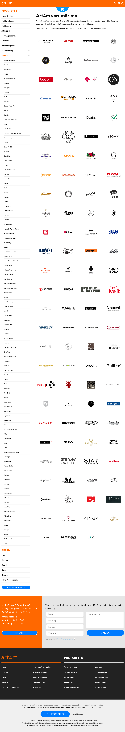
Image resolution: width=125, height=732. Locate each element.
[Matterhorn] (91, 309)
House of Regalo (9, 233)
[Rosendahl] (114, 386)
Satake (6, 425)
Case (3, 570)
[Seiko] (91, 424)
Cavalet (6, 115)
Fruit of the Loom (9, 179)
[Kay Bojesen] (46, 271)
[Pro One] (68, 366)
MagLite (7, 320)
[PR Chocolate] (46, 366)
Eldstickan (7, 156)
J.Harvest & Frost (10, 252)
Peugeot (6, 361)
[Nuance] (91, 328)
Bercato (6, 92)
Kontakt (4, 565)
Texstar (6, 489)
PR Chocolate (8, 370)
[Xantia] (46, 538)
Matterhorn (8, 324)
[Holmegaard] (46, 214)
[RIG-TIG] (68, 386)
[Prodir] (91, 366)
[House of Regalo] (91, 214)
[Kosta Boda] (114, 271)
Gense (6, 183)
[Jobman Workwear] (91, 252)
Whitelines (7, 516)
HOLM (6, 220)
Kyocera (6, 297)
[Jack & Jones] (114, 233)
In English (37, 687)
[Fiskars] (68, 156)
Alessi (6, 65)
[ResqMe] (46, 386)
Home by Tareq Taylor (11, 229)
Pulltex (6, 384)
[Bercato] (114, 61)
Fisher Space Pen (9, 170)
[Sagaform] (91, 405)
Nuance (6, 343)
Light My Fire (8, 306)
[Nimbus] (46, 328)
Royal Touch (8, 407)
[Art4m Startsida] (7, 3)
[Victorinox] (68, 519)
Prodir (6, 379)
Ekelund (6, 151)
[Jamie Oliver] (68, 252)
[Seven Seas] (114, 424)
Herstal (6, 215)
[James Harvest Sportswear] (46, 252)
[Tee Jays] (68, 481)
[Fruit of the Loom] (91, 156)
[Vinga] (91, 519)
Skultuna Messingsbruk (12, 452)
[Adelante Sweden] (46, 42)
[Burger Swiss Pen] (91, 80)
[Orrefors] (46, 347)
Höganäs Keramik (10, 238)
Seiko (6, 434)
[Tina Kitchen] (114, 481)
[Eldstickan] (68, 137)
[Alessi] (68, 42)
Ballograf (7, 88)
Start (3, 555)
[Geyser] (68, 175)
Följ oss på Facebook (17, 587)
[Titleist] (46, 500)
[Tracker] (68, 500)
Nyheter (4, 575)
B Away (6, 83)
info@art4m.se (23, 612)
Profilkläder (6, 26)
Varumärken (6, 55)
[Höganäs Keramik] (114, 214)
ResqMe (6, 388)
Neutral (6, 329)
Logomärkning (7, 50)
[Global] (114, 175)
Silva (5, 447)
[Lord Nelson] (46, 309)
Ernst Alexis (8, 160)
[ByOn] (114, 80)
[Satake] (46, 424)
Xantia (6, 534)
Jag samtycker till (60, 639)
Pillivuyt (6, 366)
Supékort (7, 479)
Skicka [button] (105, 632)
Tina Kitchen (8, 493)
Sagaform (7, 416)
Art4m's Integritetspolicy (65, 639)
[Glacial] (91, 175)
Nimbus (6, 334)
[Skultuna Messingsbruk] (91, 443)
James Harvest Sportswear (13, 261)
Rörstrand (7, 411)
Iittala (6, 247)
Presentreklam (7, 16)
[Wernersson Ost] (114, 500)
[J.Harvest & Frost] (91, 233)
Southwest (7, 461)
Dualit (6, 142)
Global (6, 201)
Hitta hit (19, 632)
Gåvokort (5, 41)
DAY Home (7, 129)
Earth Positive (8, 147)
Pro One (6, 375)
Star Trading (8, 470)
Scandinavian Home (10, 429)
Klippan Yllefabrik (10, 283)
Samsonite (7, 420)
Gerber (6, 188)
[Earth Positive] (114, 118)
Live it (6, 311)
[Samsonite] (114, 405)
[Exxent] (114, 137)
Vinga (6, 525)
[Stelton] (114, 462)
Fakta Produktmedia (9, 580)
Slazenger (7, 457)
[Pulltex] (114, 366)
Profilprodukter (7, 21)
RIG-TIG (7, 393)
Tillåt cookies (55, 714)
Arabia (6, 74)
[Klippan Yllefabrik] (68, 271)
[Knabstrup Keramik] (91, 271)
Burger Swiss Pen (9, 106)
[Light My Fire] (91, 290)
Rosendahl (7, 402)
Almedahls (7, 69)
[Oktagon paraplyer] (114, 328)
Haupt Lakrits (8, 211)
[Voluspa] (114, 519)
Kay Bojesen (8, 279)
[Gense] (114, 156)
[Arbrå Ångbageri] (46, 61)
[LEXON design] (68, 290)
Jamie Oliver (8, 265)
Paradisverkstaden (10, 356)
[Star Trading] (91, 462)
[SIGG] (46, 443)
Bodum (6, 97)
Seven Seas (7, 438)
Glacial (6, 197)
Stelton (6, 475)
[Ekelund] (46, 137)
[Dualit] (91, 118)
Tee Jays (6, 484)
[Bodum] (46, 80)
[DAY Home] (114, 99)
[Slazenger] (114, 443)
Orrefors (7, 352)
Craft (5, 124)
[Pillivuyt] (114, 347)
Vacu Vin (7, 507)
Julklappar (5, 31)
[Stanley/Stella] (68, 462)
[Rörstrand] (68, 405)
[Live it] (114, 290)
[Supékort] (46, 481)
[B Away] (68, 61)
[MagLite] (68, 309)
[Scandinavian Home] (68, 424)
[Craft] (91, 99)
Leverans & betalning (42, 667)
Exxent (6, 165)
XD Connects (8, 539)
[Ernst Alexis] (91, 137)
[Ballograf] (91, 61)
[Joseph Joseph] (114, 252)
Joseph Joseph (8, 274)
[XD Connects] (68, 538)
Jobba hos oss (39, 682)
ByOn (6, 110)
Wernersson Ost (9, 511)
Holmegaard (8, 224)
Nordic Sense (8, 338)
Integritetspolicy (40, 672)
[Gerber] (46, 175)
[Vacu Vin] (91, 500)
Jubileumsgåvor (8, 45)
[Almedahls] (91, 42)
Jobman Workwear (10, 270)
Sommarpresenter (8, 36)
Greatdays (7, 206)
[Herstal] (91, 195)
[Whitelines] (46, 519)
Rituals (6, 397)
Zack (5, 543)
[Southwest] (46, 462)
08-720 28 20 (7, 612)
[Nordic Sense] (68, 328)
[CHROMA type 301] (68, 99)
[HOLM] (114, 195)
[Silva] (68, 443)
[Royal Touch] (46, 405)
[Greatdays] (46, 195)
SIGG (5, 443)
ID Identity (7, 243)
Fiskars (6, 174)
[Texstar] (91, 481)
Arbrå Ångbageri (9, 78)
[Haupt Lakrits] (68, 195)
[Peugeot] (91, 347)
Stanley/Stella (8, 466)
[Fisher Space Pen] (46, 156)
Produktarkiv (101, 682)
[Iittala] (68, 233)
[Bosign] (68, 80)
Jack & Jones (8, 256)
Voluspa (6, 530)
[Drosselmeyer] (68, 118)
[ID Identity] (46, 233)
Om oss (4, 560)
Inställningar (78, 714)
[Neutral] (114, 309)
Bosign (6, 101)
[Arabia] (114, 42)
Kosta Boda (8, 293)
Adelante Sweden (9, 60)
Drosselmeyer (8, 138)
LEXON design (9, 302)
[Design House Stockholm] (46, 118)
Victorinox (7, 520)
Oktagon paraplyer (10, 347)
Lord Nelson (8, 315)
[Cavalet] (46, 99)
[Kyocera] (46, 290)
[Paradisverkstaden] (68, 347)
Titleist (6, 498)
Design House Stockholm (12, 133)
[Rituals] (91, 386)
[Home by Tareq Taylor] (68, 214)
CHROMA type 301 (10, 119)
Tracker (6, 502)
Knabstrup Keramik (10, 288)
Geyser (6, 192)
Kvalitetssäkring (40, 677)
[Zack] (91, 538)
